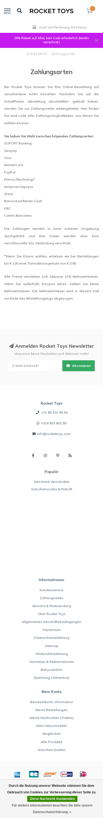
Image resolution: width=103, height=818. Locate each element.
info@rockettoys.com (54, 434)
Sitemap (52, 646)
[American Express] (17, 774)
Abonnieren (81, 366)
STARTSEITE (37, 54)
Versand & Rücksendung (51, 606)
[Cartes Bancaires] (34, 774)
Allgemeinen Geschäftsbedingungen (51, 622)
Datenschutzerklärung (51, 638)
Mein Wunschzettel (51, 726)
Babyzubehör (51, 670)
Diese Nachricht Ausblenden (52, 799)
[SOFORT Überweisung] (50, 774)
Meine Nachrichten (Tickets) (52, 718)
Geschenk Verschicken (51, 482)
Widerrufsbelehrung (51, 654)
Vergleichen (51, 734)
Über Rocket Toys (52, 614)
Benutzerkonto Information (51, 702)
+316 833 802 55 (53, 423)
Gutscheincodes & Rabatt (51, 489)
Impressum (52, 630)
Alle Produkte (51, 742)
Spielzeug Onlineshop (51, 677)
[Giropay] (67, 774)
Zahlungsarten (51, 598)
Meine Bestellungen (51, 710)
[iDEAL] (83, 774)
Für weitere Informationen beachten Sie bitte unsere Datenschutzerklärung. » (52, 809)
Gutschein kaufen (51, 750)
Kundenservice (51, 590)
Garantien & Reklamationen (51, 662)
